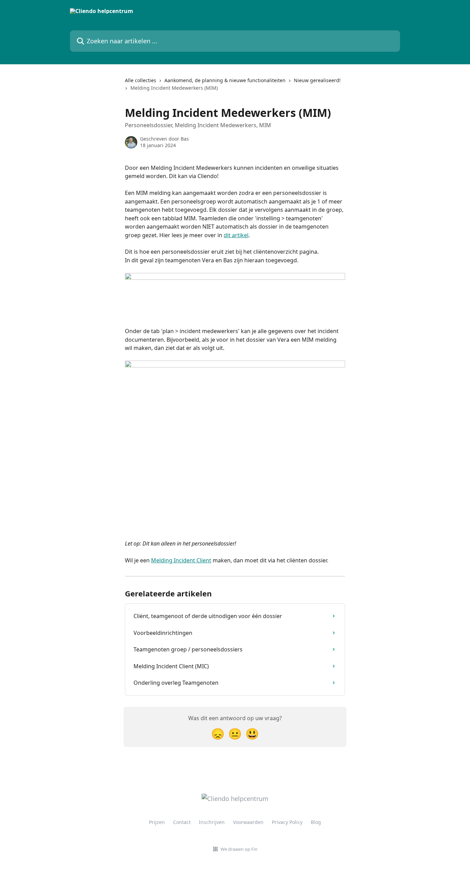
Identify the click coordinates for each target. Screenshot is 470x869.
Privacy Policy (287, 822)
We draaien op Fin (239, 849)
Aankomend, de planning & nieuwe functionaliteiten (225, 80)
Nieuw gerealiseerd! (317, 80)
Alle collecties (140, 80)
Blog (316, 822)
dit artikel (236, 235)
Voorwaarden (248, 822)
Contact (182, 822)
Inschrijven (212, 822)
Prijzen (157, 822)
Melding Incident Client (181, 560)
